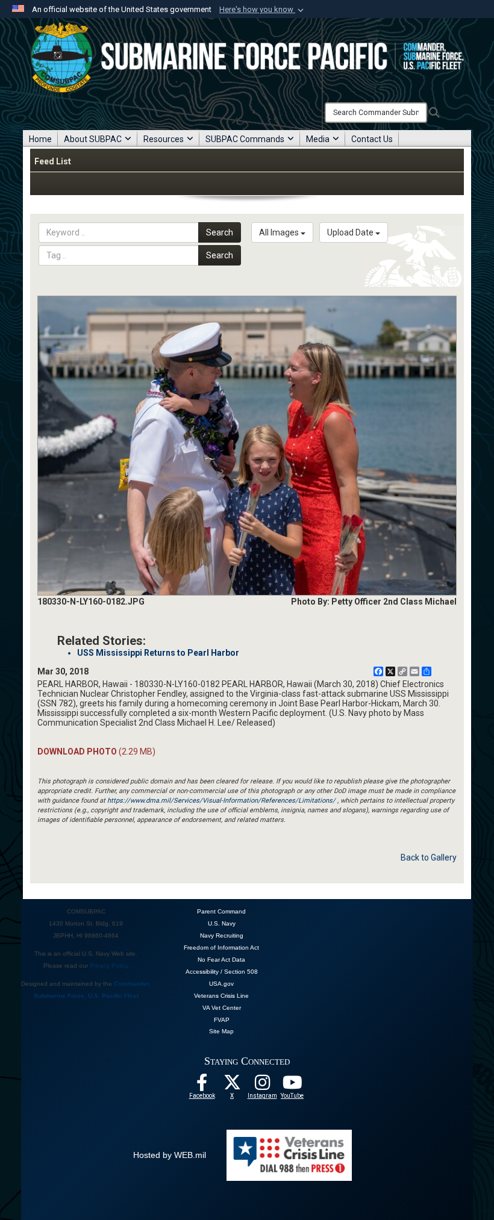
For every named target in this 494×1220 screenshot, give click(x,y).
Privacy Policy (108, 965)
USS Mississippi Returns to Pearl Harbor (158, 653)
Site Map (221, 1031)
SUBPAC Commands (244, 139)
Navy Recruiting (221, 935)
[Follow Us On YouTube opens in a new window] (292, 1086)
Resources (163, 139)
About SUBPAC (93, 139)
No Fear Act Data (221, 959)
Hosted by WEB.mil (169, 1155)
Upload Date (351, 232)
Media (318, 139)
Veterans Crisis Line (221, 995)
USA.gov (221, 983)
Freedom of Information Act (221, 947)
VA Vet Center (221, 1007)
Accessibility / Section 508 (222, 971)
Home (40, 139)
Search (219, 232)
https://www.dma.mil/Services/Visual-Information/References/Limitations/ (221, 801)
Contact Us (372, 139)
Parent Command (221, 911)
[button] (262, 10)
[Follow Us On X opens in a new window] (232, 1086)
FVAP (222, 1019)
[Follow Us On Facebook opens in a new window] (202, 1086)
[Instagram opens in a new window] (262, 1086)
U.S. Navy (222, 923)
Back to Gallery (429, 857)
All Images (280, 232)
